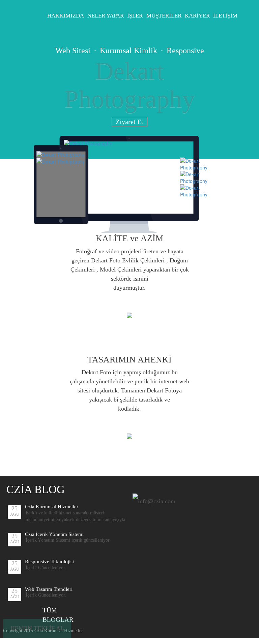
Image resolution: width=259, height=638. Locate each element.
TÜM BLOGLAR (58, 615)
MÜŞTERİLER (163, 15)
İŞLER (135, 15)
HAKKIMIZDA (65, 15)
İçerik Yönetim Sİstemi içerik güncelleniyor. (68, 540)
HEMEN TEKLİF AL (37, 628)
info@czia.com (156, 501)
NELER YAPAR (105, 15)
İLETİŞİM (225, 15)
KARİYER (197, 15)
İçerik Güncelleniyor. (46, 567)
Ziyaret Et (129, 121)
